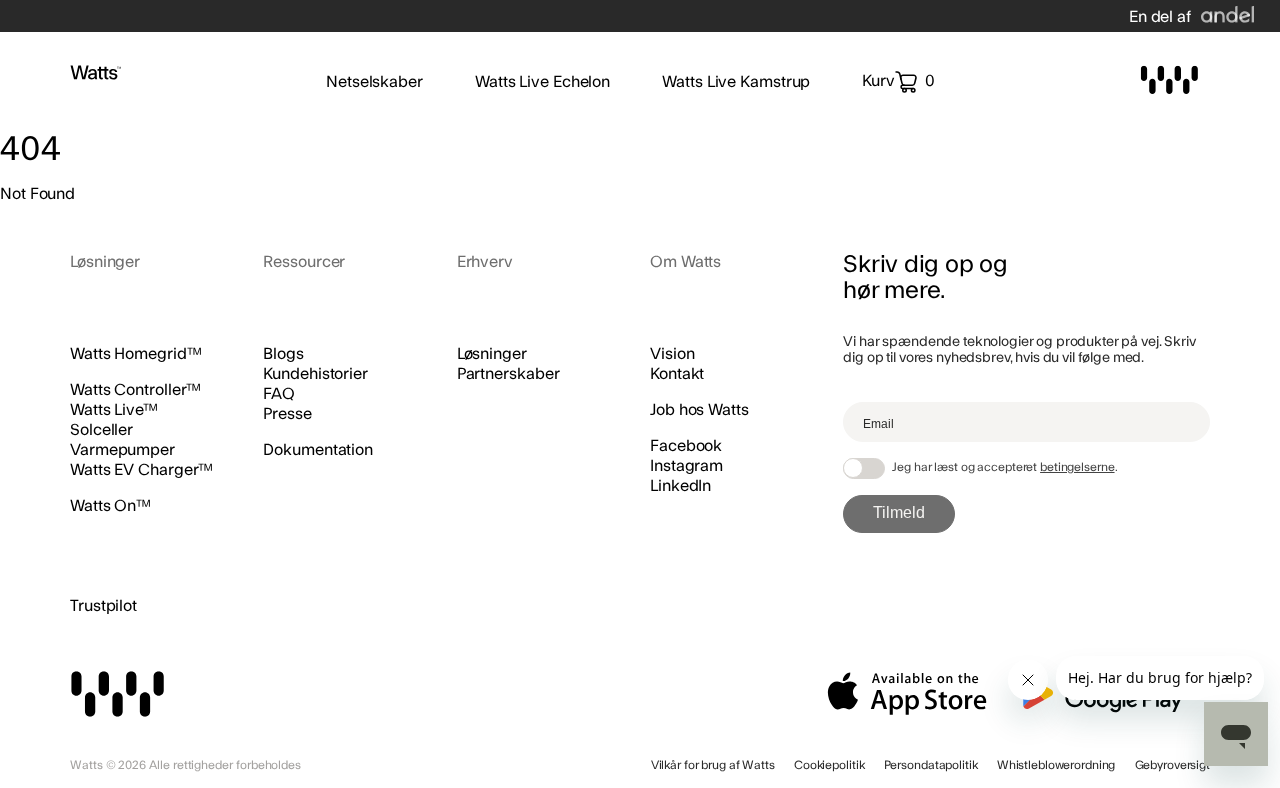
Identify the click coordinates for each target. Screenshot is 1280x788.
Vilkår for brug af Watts (713, 765)
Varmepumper (122, 450)
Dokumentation (318, 450)
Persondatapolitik (931, 765)
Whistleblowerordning (1056, 765)
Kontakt (677, 374)
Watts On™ (110, 506)
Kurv (898, 81)
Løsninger (492, 354)
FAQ (279, 394)
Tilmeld (899, 512)
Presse (287, 414)
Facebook (686, 446)
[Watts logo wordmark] (95, 75)
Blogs (283, 354)
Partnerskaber (508, 374)
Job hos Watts (699, 410)
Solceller (101, 430)
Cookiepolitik (829, 765)
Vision (672, 354)
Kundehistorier (315, 374)
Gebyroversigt (1172, 765)
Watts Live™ (114, 410)
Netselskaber (374, 82)
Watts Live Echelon (542, 82)
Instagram (686, 466)
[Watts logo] (1169, 82)
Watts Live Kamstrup (736, 82)
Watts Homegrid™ (136, 354)
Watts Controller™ (135, 390)
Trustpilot (103, 606)
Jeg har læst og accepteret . (1004, 467)
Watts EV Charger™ (141, 470)
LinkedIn (680, 486)
